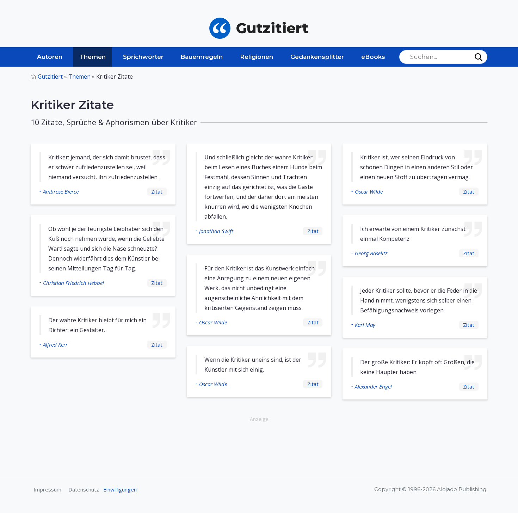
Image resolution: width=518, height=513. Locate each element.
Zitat (156, 191)
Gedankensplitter (317, 56)
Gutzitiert (50, 76)
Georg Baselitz (371, 253)
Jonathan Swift (216, 230)
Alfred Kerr (55, 344)
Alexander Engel (373, 386)
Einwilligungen (120, 489)
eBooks (373, 56)
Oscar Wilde (213, 322)
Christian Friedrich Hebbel (73, 282)
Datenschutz (83, 489)
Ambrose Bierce (61, 191)
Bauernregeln (201, 56)
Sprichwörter (143, 56)
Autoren (49, 56)
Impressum (47, 489)
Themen (93, 56)
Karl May (365, 324)
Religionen (256, 56)
